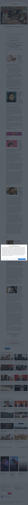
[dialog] (14, 252)
